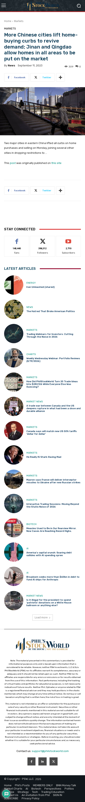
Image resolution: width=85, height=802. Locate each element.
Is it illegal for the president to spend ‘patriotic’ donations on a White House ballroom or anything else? (48, 603)
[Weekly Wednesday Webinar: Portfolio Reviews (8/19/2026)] (13, 357)
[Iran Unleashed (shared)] (13, 285)
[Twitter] (54, 761)
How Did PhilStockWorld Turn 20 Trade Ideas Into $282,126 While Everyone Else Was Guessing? (52, 384)
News (29, 307)
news (11, 65)
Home (7, 21)
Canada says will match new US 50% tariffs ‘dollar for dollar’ (51, 432)
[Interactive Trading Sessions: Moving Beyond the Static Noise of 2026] (13, 503)
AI (27, 548)
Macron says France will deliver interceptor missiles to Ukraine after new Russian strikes (53, 481)
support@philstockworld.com (50, 751)
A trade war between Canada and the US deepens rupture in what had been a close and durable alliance (53, 408)
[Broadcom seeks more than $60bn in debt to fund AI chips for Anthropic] (13, 576)
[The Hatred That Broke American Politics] (13, 309)
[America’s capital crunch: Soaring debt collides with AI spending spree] (13, 552)
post (13, 163)
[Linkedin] (42, 761)
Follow (42, 239)
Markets (18, 21)
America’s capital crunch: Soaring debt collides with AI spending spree (49, 554)
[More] (60, 77)
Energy (31, 283)
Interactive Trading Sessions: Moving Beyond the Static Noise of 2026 (52, 505)
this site (56, 163)
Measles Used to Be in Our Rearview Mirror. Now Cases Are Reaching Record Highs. (51, 529)
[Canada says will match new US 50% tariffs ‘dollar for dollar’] (13, 430)
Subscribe (68, 239)
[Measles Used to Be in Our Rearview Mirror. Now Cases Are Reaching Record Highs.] (13, 527)
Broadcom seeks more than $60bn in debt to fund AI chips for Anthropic (52, 578)
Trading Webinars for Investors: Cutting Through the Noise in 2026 (49, 335)
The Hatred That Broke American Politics (50, 311)
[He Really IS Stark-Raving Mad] (13, 455)
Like (16, 239)
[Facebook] (31, 761)
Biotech (31, 524)
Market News (34, 401)
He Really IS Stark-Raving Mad (43, 457)
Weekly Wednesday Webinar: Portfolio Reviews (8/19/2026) (53, 360)
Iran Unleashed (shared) (40, 287)
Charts (31, 354)
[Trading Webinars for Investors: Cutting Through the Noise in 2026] (13, 333)
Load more (41, 617)
